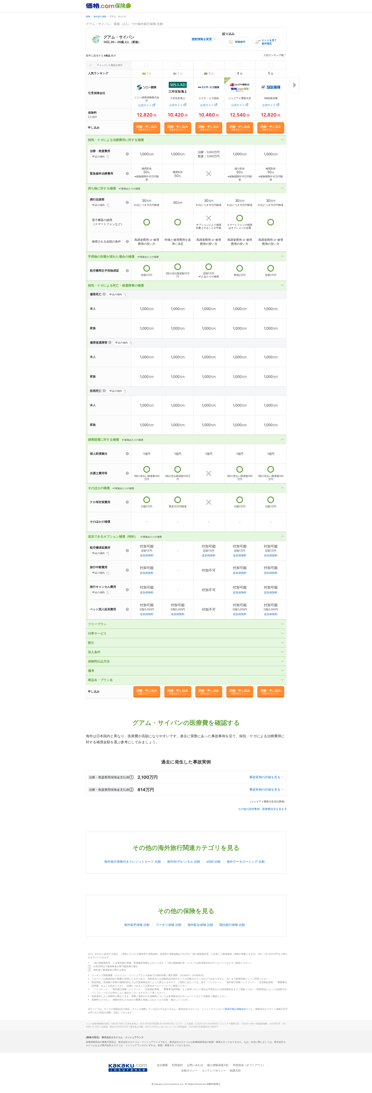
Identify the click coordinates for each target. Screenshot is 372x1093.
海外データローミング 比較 (246, 861)
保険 (88, 16)
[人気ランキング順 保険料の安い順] (274, 56)
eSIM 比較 (213, 861)
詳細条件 (240, 41)
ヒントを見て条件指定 (269, 42)
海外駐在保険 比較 (200, 925)
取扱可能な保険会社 (235, 1009)
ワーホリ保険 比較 (169, 925)
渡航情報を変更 (202, 39)
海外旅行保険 (99, 16)
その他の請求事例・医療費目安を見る (261, 809)
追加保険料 (146, 555)
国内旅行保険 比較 (232, 925)
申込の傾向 (98, 156)
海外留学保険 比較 (137, 925)
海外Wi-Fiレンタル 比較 (183, 861)
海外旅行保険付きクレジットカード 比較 (132, 861)
